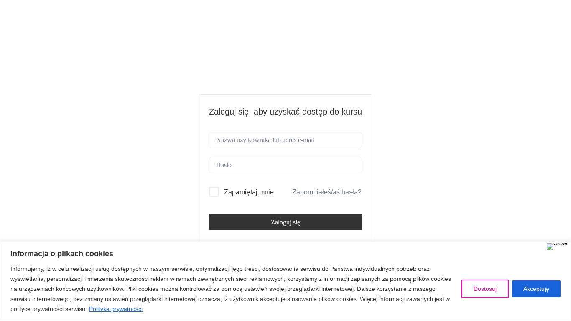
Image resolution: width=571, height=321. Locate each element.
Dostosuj (485, 288)
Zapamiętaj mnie (249, 192)
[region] (285, 281)
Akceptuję (536, 288)
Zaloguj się (285, 222)
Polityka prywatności (116, 309)
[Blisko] (557, 246)
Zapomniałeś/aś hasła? (327, 192)
